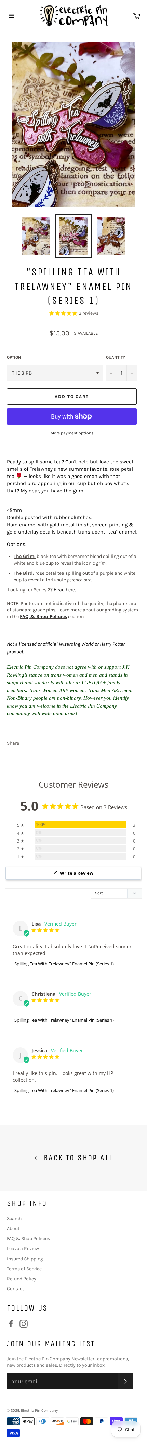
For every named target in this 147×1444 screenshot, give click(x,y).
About (13, 1228)
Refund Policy (21, 1279)
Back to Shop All (77, 1157)
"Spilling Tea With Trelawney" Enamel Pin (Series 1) (63, 964)
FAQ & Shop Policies (43, 616)
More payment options (72, 433)
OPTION (14, 357)
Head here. (65, 590)
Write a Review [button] (76, 873)
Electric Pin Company (39, 1410)
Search (14, 1219)
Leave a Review (23, 1248)
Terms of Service (24, 1269)
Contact (15, 1289)
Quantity (115, 357)
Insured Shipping (25, 1259)
